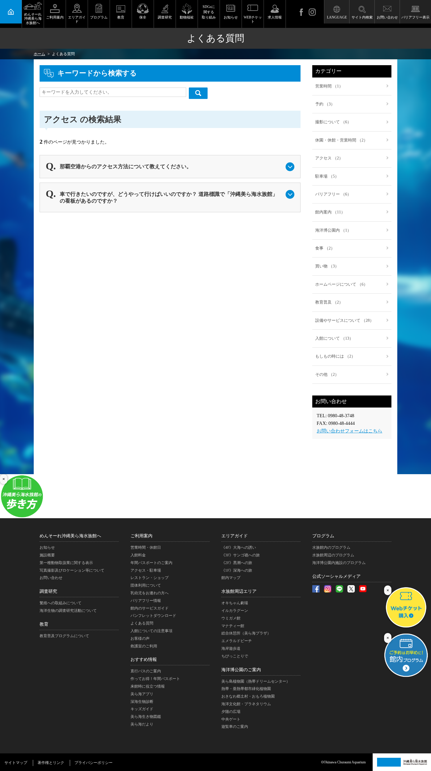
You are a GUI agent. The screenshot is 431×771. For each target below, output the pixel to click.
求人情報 (275, 17)
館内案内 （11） (330, 212)
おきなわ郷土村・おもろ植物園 (248, 696)
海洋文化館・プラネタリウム (246, 704)
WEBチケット (253, 19)
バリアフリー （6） (333, 194)
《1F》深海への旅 (236, 570)
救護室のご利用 (143, 646)
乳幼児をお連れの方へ (149, 593)
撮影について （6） (333, 122)
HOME (11, 11)
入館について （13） (334, 338)
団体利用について (145, 585)
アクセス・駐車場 (145, 570)
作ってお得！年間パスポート (155, 678)
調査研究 (165, 17)
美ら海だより (141, 724)
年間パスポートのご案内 (151, 562)
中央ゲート (230, 719)
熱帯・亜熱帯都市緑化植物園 (246, 688)
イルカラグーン (234, 610)
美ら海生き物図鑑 (145, 716)
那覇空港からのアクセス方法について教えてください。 (126, 166)
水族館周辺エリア (239, 591)
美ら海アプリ (141, 694)
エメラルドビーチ (236, 641)
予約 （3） (325, 104)
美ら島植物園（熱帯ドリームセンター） (255, 681)
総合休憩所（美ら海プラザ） (246, 633)
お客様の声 (140, 638)
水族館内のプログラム (331, 547)
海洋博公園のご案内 (241, 669)
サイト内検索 (362, 17)
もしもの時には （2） (335, 356)
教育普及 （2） (329, 302)
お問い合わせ (387, 17)
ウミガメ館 (230, 618)
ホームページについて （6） (341, 284)
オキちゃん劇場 (234, 603)
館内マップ (230, 577)
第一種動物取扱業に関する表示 (66, 562)
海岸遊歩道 (230, 648)
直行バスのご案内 (145, 671)
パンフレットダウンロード (153, 615)
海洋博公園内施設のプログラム (339, 562)
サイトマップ (15, 762)
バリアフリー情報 (145, 600)
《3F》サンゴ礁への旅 (240, 555)
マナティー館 (232, 626)
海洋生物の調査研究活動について (68, 610)
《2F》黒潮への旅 (236, 562)
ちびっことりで (234, 656)
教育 (120, 17)
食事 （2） (325, 248)
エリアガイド (77, 19)
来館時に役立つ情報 (147, 686)
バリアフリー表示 (415, 17)
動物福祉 (187, 17)
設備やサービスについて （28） (344, 320)
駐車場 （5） (327, 176)
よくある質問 (141, 623)
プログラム (99, 17)
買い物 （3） (327, 266)
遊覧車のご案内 (234, 726)
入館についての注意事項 (151, 631)
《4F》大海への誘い (238, 547)
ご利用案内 (55, 17)
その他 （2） (327, 374)
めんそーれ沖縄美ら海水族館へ (33, 18)
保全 (142, 17)
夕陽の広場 (230, 711)
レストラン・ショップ (149, 577)
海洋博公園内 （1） (333, 230)
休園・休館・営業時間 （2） (341, 140)
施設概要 (47, 555)
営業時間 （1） (329, 86)
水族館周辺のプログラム (333, 555)
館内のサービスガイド (149, 608)
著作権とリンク (51, 762)
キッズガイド (141, 709)
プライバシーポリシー (93, 762)
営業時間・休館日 (145, 547)
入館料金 (138, 555)
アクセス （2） (329, 158)
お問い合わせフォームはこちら (349, 430)
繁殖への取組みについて (61, 603)
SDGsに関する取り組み (209, 12)
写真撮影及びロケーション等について (72, 570)
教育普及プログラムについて (64, 636)
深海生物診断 (141, 701)
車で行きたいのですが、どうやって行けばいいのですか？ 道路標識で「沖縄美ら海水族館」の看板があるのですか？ (169, 197)
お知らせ (231, 17)
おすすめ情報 (143, 659)
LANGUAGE (337, 17)
